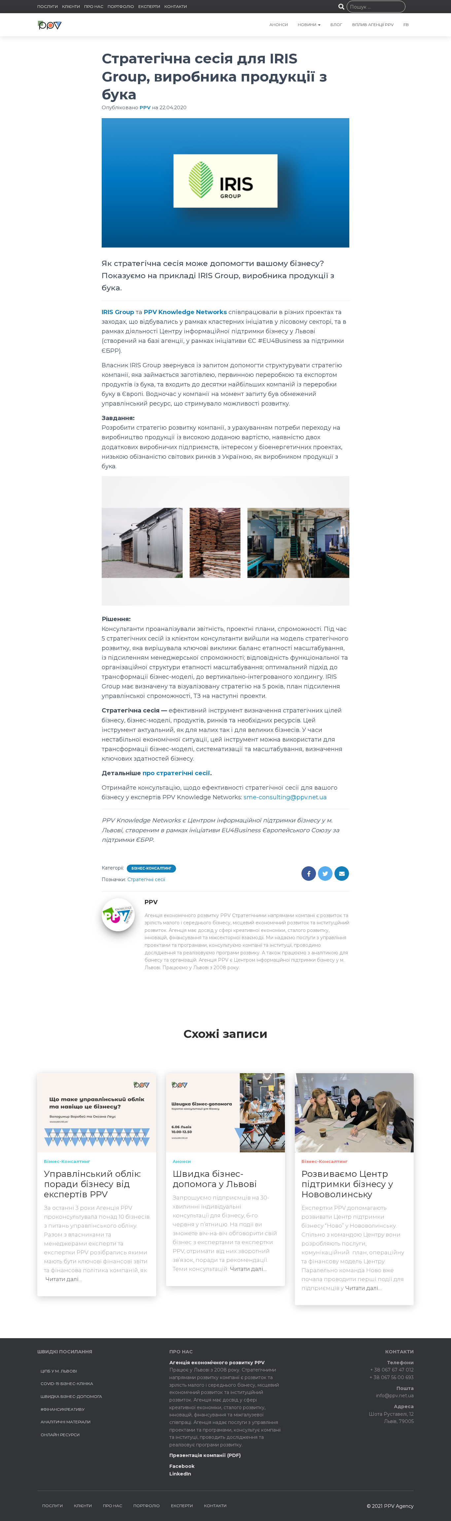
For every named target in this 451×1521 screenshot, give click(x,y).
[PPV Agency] (49, 25)
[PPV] (118, 914)
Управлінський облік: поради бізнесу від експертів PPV (92, 1184)
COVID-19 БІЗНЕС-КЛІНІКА (67, 1383)
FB (406, 24)
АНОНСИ (278, 24)
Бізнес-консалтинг (151, 868)
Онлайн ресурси (60, 1434)
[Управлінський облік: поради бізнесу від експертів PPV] (96, 1112)
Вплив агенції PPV (373, 24)
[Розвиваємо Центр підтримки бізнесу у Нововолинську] (354, 1112)
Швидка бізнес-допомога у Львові (215, 1179)
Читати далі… (64, 1279)
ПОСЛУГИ (47, 6)
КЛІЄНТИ (71, 6)
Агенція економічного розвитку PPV (216, 1363)
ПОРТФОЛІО (121, 6)
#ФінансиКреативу (63, 1409)
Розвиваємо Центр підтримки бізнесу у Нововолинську (347, 1184)
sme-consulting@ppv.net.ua (285, 797)
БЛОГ (336, 24)
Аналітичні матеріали (65, 1421)
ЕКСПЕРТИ (149, 6)
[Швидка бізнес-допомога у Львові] (225, 1112)
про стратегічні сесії (176, 773)
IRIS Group (118, 312)
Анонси (182, 1161)
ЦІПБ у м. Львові (59, 1371)
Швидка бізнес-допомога (71, 1396)
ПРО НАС (93, 6)
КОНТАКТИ (175, 6)
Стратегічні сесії (146, 879)
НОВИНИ (307, 24)
